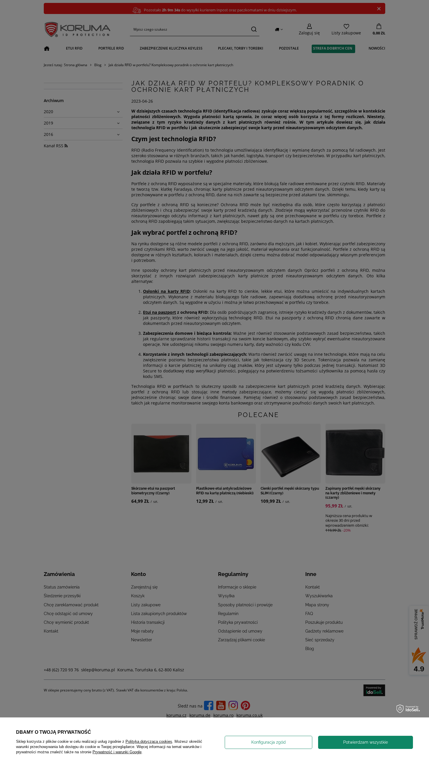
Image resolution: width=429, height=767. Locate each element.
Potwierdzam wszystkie (365, 742)
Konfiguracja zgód (268, 742)
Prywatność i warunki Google (117, 752)
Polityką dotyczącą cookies (148, 741)
